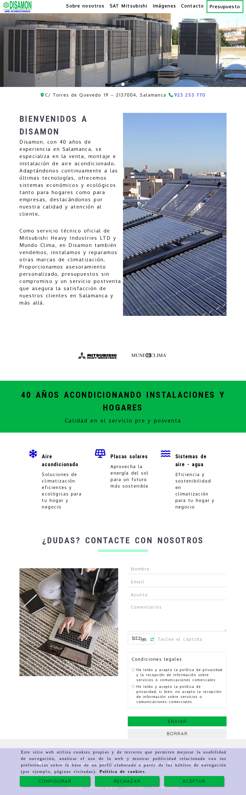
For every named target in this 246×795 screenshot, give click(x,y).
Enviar (177, 721)
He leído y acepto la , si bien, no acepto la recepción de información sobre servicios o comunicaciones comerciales (179, 694)
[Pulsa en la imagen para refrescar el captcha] (140, 639)
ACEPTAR (194, 781)
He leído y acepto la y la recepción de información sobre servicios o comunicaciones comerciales (179, 675)
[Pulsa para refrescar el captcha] (152, 639)
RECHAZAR (127, 781)
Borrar (177, 733)
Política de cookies (122, 771)
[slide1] (123, 84)
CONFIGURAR (55, 781)
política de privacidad (201, 670)
